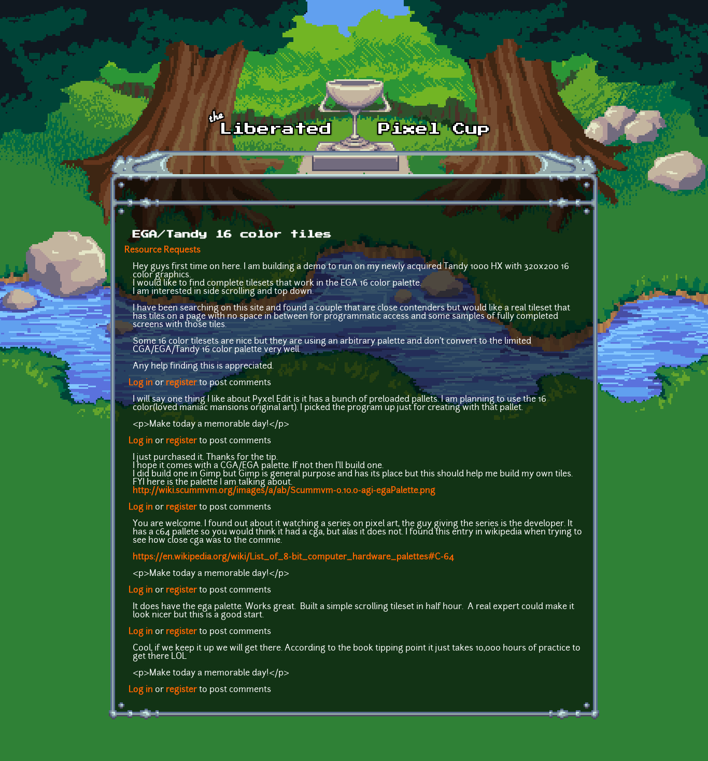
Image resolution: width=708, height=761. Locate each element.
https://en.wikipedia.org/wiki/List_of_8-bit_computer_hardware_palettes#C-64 (293, 557)
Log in (141, 383)
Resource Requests (162, 250)
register (181, 383)
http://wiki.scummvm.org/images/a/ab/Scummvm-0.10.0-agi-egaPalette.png (284, 491)
